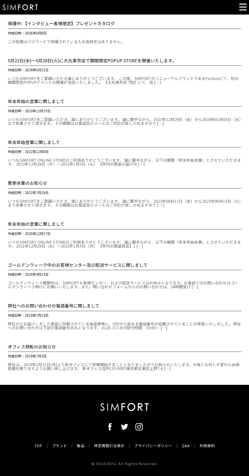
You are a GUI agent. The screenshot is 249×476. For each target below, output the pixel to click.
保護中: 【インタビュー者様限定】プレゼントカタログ (61, 23)
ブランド (59, 445)
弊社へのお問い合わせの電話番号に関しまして (53, 305)
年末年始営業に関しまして (34, 142)
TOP (38, 445)
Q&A (186, 445)
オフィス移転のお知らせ (32, 346)
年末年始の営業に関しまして (36, 101)
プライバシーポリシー (153, 445)
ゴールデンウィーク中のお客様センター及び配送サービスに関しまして (78, 265)
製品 (80, 445)
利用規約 (207, 445)
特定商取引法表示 (109, 445)
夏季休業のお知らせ (27, 183)
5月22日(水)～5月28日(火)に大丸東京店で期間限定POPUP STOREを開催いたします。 (92, 60)
